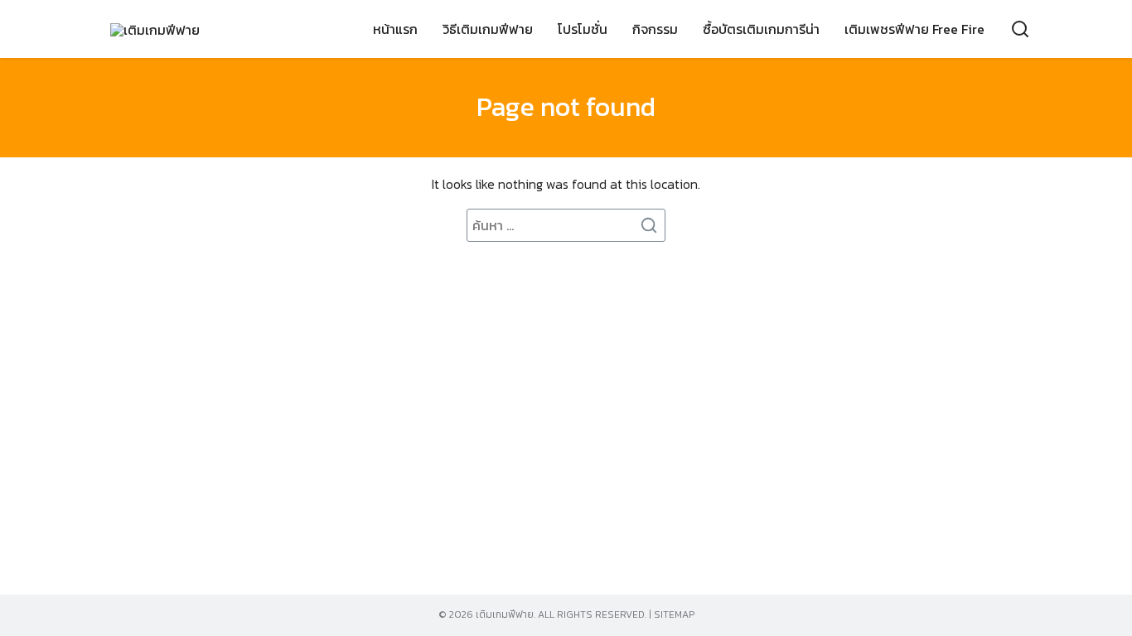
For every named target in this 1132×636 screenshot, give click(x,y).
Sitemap (674, 614)
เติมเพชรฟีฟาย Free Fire (914, 29)
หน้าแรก (395, 29)
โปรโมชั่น (582, 29)
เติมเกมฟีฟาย (505, 614)
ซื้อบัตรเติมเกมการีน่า (761, 29)
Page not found (566, 107)
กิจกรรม (655, 29)
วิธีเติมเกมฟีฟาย (488, 29)
